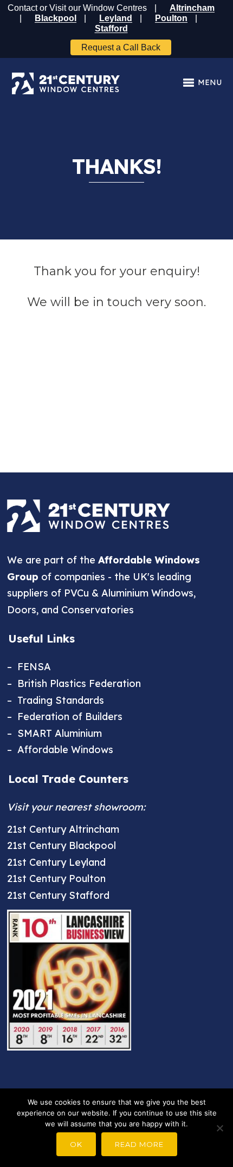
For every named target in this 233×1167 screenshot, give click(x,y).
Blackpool (55, 18)
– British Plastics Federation (74, 683)
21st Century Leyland (56, 862)
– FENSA (29, 666)
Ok (76, 1144)
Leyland (115, 18)
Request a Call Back (120, 47)
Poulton (171, 18)
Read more (139, 1144)
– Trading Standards (55, 700)
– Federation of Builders (64, 716)
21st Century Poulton (56, 878)
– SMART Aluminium (54, 733)
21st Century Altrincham (63, 829)
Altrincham (192, 7)
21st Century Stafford (58, 895)
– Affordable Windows (60, 749)
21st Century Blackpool (61, 845)
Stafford (111, 28)
